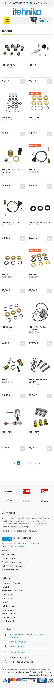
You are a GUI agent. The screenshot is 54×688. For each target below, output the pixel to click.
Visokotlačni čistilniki (11, 583)
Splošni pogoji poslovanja (13, 566)
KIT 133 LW (7, 327)
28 (49, 669)
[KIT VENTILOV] (13, 50)
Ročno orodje (8, 610)
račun (24, 546)
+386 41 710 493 (17, 646)
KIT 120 (32, 169)
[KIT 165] (13, 365)
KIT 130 (32, 274)
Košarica (5, 550)
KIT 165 (5, 379)
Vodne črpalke (8, 617)
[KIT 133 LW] (13, 312)
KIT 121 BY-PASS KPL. (11, 222)
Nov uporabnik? (9, 554)
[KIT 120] (40, 155)
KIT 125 (5, 274)
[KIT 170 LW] (40, 417)
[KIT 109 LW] (13, 103)
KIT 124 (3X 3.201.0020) (39, 222)
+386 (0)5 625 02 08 (18, 3)
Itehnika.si (41, 31)
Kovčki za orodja (9, 613)
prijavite (30, 543)
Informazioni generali (11, 569)
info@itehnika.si (41, 3)
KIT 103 (32, 65)
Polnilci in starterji (9, 606)
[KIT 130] (40, 260)
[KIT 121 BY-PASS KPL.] (13, 207)
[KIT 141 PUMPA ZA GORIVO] (40, 312)
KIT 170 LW (34, 432)
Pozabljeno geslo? (10, 558)
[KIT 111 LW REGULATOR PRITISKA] (13, 155)
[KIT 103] (40, 50)
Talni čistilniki (8, 598)
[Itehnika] (27, 11)
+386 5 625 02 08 (18, 642)
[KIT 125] (13, 260)
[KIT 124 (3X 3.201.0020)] (40, 207)
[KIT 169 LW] (13, 417)
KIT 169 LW (7, 432)
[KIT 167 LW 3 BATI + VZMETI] (40, 365)
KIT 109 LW (7, 117)
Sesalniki (6, 587)
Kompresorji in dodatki (12, 591)
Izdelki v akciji (8, 621)
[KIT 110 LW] (40, 103)
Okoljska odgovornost (11, 562)
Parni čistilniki (8, 594)
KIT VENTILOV (8, 65)
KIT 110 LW (34, 117)
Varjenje (5, 602)
